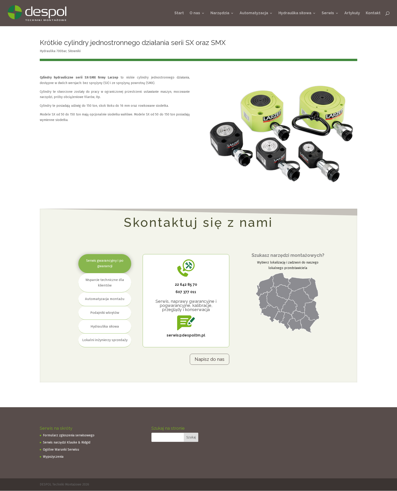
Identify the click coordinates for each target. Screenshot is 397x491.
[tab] (104, 263)
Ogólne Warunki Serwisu (61, 450)
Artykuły (352, 13)
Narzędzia (219, 13)
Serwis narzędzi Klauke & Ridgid (66, 442)
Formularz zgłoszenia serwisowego (68, 435)
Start (179, 13)
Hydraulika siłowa (294, 13)
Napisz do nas (209, 359)
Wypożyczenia (53, 457)
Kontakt (373, 13)
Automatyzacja (254, 13)
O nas (195, 13)
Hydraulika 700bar (53, 51)
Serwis (328, 13)
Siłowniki (74, 51)
